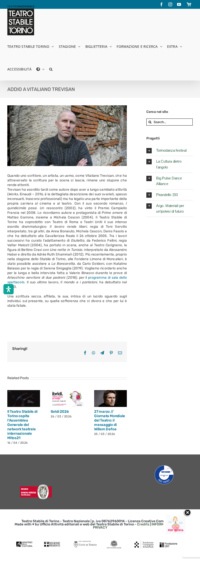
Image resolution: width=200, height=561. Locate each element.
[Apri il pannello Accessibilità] (8, 289)
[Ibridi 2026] (67, 398)
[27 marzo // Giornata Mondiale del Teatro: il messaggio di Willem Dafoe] (110, 398)
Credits (143, 524)
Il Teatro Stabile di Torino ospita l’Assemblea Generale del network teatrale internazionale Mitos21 (22, 424)
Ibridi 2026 (60, 411)
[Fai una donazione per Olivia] (175, 517)
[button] (50, 69)
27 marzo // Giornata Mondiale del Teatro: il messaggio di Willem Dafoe (109, 420)
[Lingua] (40, 69)
